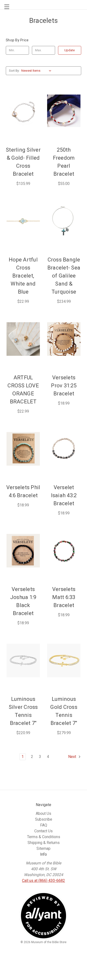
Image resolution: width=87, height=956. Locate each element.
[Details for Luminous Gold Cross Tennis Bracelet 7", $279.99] (63, 660)
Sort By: (14, 70)
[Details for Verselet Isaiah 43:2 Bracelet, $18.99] (63, 449)
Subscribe (43, 819)
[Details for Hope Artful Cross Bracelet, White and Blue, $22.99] (23, 221)
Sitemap (43, 848)
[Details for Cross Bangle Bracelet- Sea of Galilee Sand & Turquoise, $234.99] (63, 221)
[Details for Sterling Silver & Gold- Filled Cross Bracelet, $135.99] (23, 111)
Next (72, 756)
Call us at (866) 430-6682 (43, 880)
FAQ (43, 825)
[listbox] (37, 71)
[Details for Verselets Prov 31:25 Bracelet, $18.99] (63, 339)
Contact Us (43, 831)
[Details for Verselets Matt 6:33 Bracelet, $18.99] (63, 551)
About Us (43, 813)
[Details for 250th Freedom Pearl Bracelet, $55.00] (63, 111)
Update (69, 50)
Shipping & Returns (44, 842)
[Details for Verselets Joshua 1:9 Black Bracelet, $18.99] (23, 551)
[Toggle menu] (5, 5)
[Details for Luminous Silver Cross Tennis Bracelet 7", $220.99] (23, 660)
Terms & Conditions (43, 836)
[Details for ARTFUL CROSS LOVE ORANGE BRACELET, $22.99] (23, 339)
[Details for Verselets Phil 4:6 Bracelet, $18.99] (23, 449)
